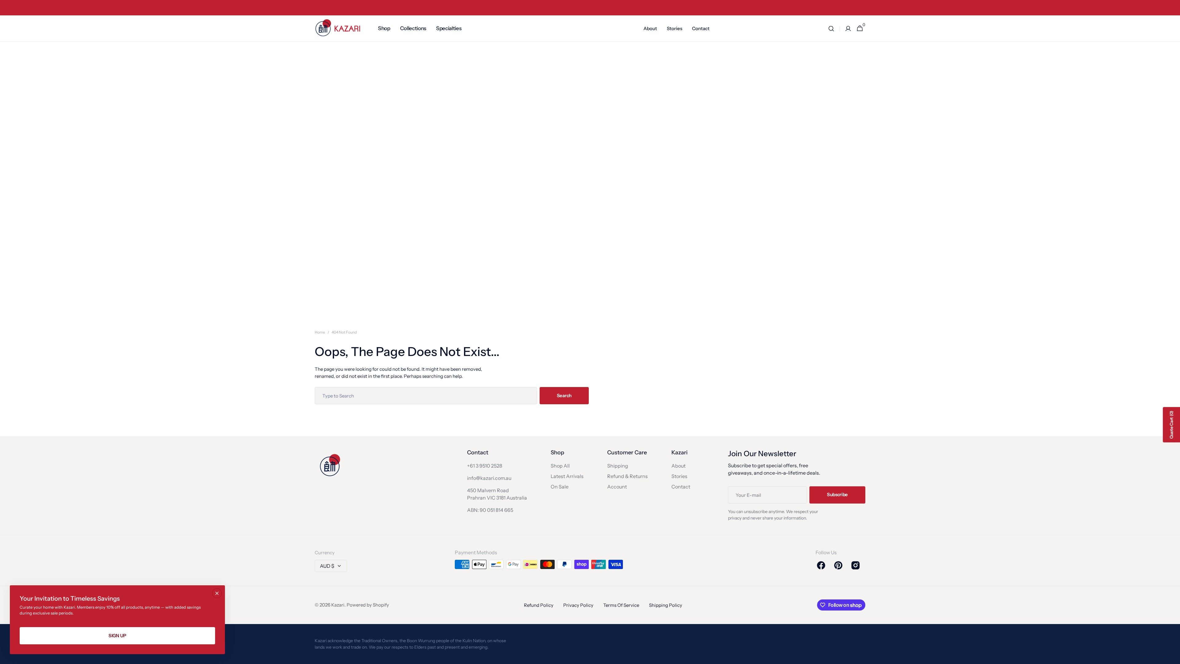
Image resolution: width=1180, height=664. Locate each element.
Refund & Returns (627, 476)
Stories (679, 476)
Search (564, 395)
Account (617, 487)
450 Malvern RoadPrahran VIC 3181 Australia (497, 494)
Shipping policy (665, 605)
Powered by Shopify (368, 605)
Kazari (337, 605)
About (678, 466)
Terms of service (621, 605)
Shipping (617, 466)
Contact (680, 487)
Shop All (560, 466)
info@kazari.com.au (489, 478)
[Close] (217, 593)
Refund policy (538, 605)
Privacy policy (578, 605)
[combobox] (426, 395)
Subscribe (837, 494)
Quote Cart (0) (1171, 425)
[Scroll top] (1173, 657)
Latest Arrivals (567, 476)
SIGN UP (117, 635)
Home (320, 332)
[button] (831, 28)
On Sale (559, 487)
